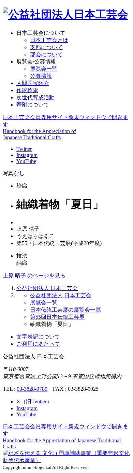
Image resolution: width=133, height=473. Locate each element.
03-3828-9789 (32, 389)
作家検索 (27, 90)
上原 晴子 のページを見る (34, 275)
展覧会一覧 (43, 69)
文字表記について (38, 337)
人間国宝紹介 (32, 83)
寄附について (32, 105)
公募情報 (41, 76)
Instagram (27, 155)
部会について (46, 54)
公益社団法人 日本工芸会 (47, 288)
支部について (46, 47)
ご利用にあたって (38, 344)
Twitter (24, 149)
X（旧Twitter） (34, 401)
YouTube (26, 161)
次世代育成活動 (35, 97)
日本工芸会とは (49, 40)
